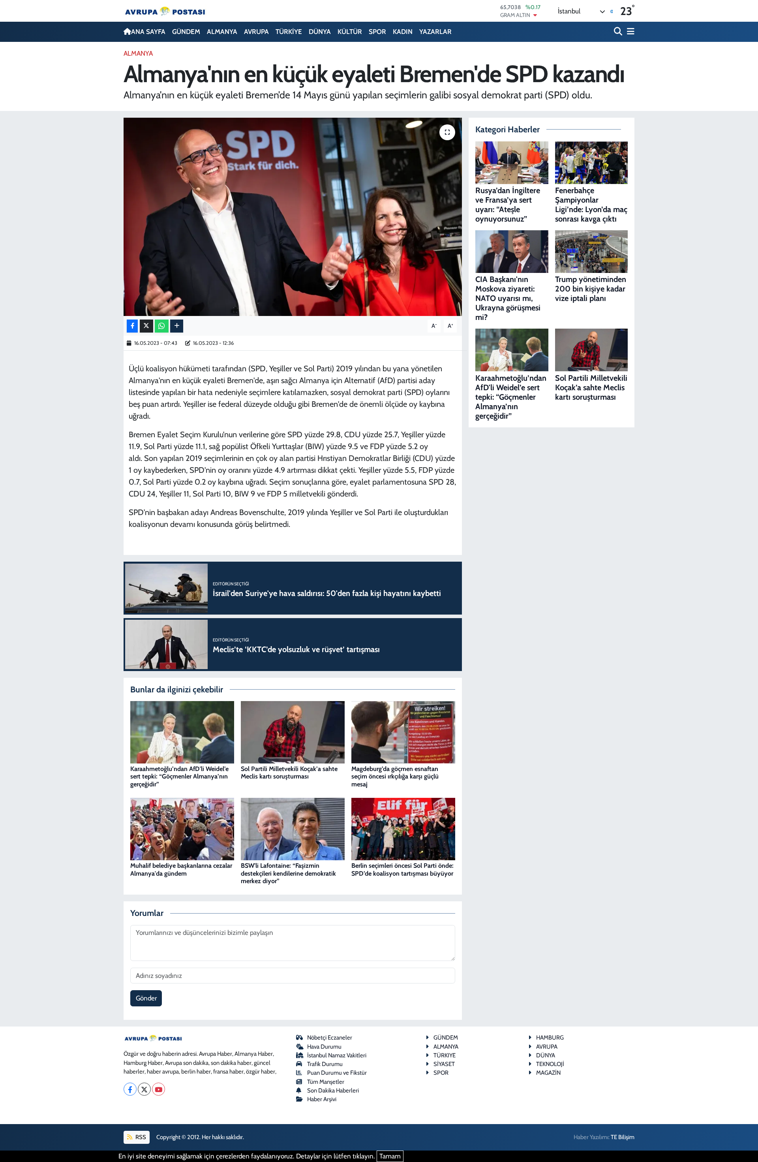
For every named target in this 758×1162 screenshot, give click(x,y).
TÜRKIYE (444, 1055)
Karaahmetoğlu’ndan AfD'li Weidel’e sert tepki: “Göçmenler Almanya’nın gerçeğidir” (179, 776)
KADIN (403, 32)
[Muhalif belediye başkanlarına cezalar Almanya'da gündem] (182, 828)
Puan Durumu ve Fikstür (337, 1072)
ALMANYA (222, 32)
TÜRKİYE (289, 32)
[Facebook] (130, 1089)
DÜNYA (320, 32)
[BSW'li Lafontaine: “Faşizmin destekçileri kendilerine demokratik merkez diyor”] (293, 828)
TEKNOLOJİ (550, 1064)
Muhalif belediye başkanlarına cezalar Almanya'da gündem (181, 869)
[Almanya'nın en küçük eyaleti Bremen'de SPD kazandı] (293, 217)
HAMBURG (550, 1037)
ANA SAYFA (148, 32)
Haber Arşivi (321, 1099)
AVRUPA (256, 32)
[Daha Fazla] (176, 326)
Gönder (146, 998)
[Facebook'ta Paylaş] (132, 326)
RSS (140, 1137)
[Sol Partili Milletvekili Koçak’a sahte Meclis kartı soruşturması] (293, 731)
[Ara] (619, 31)
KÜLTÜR (350, 32)
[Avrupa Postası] (165, 11)
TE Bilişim (622, 1137)
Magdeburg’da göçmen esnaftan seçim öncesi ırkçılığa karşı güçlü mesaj (395, 776)
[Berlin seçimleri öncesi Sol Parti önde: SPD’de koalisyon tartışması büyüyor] (403, 828)
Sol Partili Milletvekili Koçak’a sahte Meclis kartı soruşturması (289, 772)
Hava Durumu (324, 1046)
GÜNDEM (186, 32)
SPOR (377, 32)
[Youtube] (158, 1089)
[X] (144, 1089)
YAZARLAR (435, 32)
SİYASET (444, 1064)
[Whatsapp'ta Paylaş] (162, 326)
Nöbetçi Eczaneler (329, 1037)
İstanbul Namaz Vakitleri (336, 1055)
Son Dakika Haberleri (333, 1090)
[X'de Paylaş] (146, 326)
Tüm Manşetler (325, 1081)
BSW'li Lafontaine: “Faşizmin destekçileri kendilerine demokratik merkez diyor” (288, 873)
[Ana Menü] (629, 31)
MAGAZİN (548, 1072)
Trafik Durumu (325, 1064)
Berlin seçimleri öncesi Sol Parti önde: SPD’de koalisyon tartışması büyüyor (402, 869)
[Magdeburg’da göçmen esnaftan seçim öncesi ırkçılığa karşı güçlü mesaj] (403, 731)
